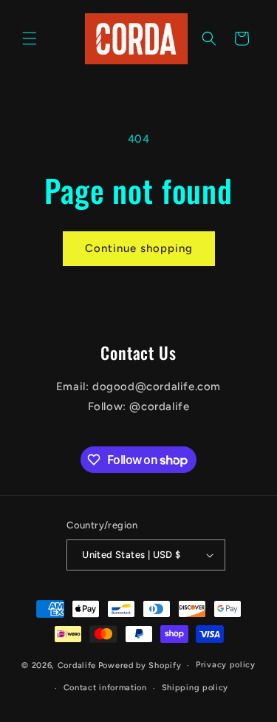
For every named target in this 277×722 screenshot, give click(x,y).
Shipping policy (195, 687)
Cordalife (77, 665)
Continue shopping (139, 248)
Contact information (105, 687)
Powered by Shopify (140, 665)
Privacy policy (226, 665)
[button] (29, 38)
